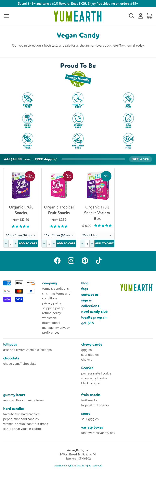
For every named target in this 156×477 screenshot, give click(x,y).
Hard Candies (13, 408)
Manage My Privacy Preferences (56, 330)
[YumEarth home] (136, 287)
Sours (85, 413)
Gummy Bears (14, 394)
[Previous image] (9, 187)
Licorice (87, 368)
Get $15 (87, 323)
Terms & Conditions (55, 288)
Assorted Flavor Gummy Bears (23, 400)
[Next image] (32, 187)
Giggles (86, 349)
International (51, 322)
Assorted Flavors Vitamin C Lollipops (27, 349)
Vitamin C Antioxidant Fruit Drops (25, 423)
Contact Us (90, 294)
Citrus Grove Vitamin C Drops (22, 428)
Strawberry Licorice (94, 378)
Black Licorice (90, 383)
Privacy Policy (52, 303)
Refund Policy (51, 313)
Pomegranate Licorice (96, 373)
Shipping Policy (53, 308)
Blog (84, 283)
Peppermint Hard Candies (21, 419)
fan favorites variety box (98, 432)
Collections (90, 306)
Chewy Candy (91, 344)
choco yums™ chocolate (20, 363)
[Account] (140, 16)
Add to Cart (28, 243)
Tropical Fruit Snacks (95, 405)
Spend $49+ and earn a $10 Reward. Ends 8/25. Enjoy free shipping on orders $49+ (78, 3)
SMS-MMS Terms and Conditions (56, 296)
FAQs (84, 288)
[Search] (131, 16)
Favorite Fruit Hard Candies (21, 414)
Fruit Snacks (91, 394)
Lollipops (10, 344)
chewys (86, 359)
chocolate (11, 358)
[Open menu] (6, 16)
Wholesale (49, 317)
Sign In (86, 300)
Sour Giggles (90, 354)
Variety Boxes (92, 427)
